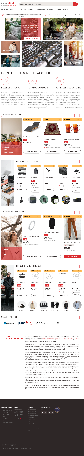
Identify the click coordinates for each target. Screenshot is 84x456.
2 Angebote (67, 119)
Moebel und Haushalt (7, 10)
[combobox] (53, 4)
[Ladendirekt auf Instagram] (45, 415)
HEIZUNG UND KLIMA (9, 152)
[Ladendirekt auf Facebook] (42, 415)
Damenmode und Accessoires (45, 10)
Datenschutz (6, 417)
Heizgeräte (32, 426)
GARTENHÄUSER (8, 145)
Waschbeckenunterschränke (35, 429)
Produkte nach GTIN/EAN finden (18, 418)
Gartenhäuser (33, 414)
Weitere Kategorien (62, 10)
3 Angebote (67, 216)
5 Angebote (21, 166)
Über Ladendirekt (7, 413)
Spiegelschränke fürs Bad (34, 432)
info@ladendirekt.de (6, 449)
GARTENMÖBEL (7, 147)
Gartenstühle (32, 416)
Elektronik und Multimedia (25, 10)
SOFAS (5, 150)
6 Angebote (47, 119)
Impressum (6, 415)
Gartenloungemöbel (34, 418)
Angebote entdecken (32, 38)
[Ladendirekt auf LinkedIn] (52, 415)
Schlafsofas (32, 422)
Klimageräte (32, 424)
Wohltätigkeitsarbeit (8, 425)
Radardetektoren (33, 434)
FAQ (4, 423)
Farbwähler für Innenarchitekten (18, 414)
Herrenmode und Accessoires (40, 342)
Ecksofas (31, 420)
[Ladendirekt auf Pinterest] (49, 415)
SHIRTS (5, 254)
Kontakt (5, 421)
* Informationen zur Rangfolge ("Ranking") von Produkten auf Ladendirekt (16, 451)
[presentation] (76, 115)
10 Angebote (75, 166)
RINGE (5, 257)
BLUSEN (6, 249)
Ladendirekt (9, 4)
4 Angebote (34, 166)
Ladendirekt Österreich (18, 421)
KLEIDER (6, 252)
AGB (4, 419)
